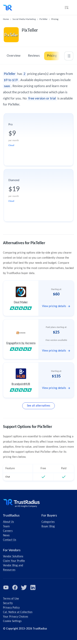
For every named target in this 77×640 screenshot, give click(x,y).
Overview (14, 56)
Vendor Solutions (13, 556)
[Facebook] (15, 587)
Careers (8, 530)
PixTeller (43, 19)
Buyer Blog (48, 526)
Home (6, 19)
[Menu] (66, 7)
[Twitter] (24, 587)
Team (6, 526)
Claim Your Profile (14, 560)
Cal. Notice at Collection (17, 612)
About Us (8, 521)
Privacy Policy (11, 607)
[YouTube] (6, 587)
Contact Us (9, 539)
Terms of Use (11, 598)
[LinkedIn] (33, 587)
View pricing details (54, 306)
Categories (48, 521)
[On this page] (68, 55)
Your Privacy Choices (15, 616)
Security (8, 603)
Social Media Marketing (24, 19)
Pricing (52, 56)
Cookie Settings (12, 621)
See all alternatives (38, 405)
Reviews (34, 56)
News (6, 535)
